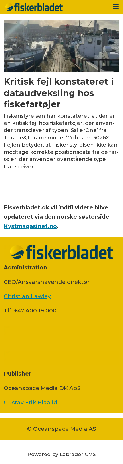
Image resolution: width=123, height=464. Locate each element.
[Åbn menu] (116, 6)
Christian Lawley (27, 296)
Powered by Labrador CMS (61, 454)
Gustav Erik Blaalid (30, 402)
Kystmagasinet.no (30, 226)
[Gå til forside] (54, 7)
